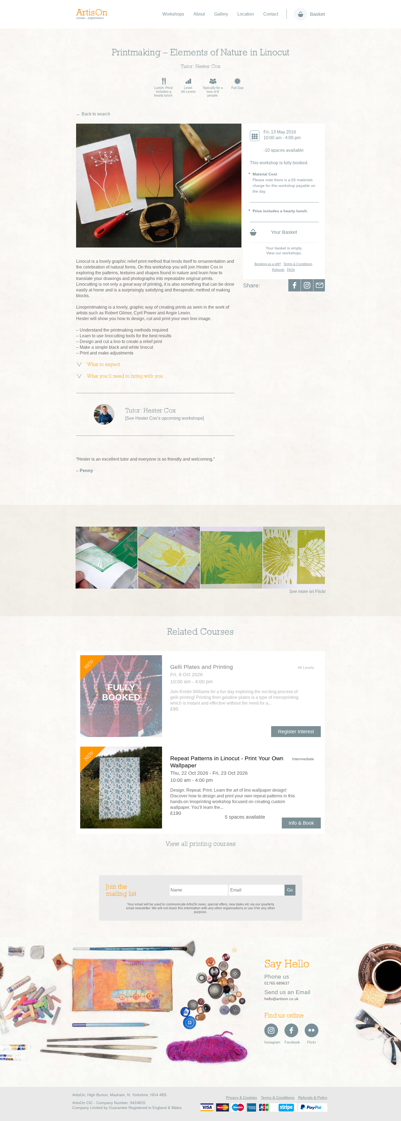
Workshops (173, 14)
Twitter (307, 285)
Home (94, 14)
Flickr (311, 1042)
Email (319, 285)
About (199, 14)
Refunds (278, 270)
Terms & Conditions (297, 264)
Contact (270, 14)
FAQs (291, 270)
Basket (317, 14)
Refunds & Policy (312, 1097)
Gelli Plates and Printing (201, 667)
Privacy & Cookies (241, 1097)
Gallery (221, 14)
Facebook (294, 285)
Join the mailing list (121, 891)
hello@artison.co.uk (281, 999)
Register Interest (296, 731)
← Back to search (93, 114)
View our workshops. (284, 253)
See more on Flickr (307, 591)
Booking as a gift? (268, 264)
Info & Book (301, 823)
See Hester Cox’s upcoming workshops (164, 418)
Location (245, 14)
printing (200, 844)
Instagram (271, 1042)
